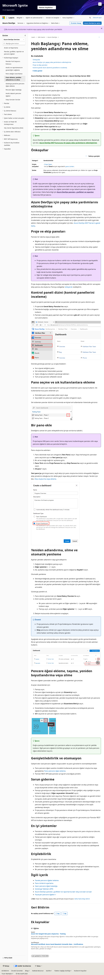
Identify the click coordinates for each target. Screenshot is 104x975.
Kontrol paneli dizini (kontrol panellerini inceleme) (50, 68)
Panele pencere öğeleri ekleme (47, 880)
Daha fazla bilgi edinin (82, 899)
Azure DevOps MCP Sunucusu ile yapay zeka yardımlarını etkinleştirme (68, 143)
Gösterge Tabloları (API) (44, 889)
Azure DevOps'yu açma (92, 23)
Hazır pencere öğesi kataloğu (46, 886)
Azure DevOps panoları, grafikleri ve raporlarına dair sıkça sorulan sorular (63, 892)
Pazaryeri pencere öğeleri (45, 894)
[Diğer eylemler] (99, 37)
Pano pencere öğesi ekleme (55, 771)
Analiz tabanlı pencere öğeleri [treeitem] (13, 94)
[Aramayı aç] (90, 18)
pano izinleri (70, 166)
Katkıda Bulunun (38, 971)
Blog (26, 971)
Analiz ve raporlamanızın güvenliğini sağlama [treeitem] (14, 69)
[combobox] (13, 39)
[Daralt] (25, 35)
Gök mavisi (41, 37)
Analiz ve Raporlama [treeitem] (11, 48)
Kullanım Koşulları (80, 971)
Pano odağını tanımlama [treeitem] (14, 74)
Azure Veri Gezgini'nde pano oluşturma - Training (48, 934)
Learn (33, 37)
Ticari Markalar (7, 974)
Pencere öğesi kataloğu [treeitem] (14, 90)
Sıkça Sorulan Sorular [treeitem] (13, 100)
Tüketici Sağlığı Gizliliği (62, 971)
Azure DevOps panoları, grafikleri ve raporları (75, 192)
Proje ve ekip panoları (40, 65)
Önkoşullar (36, 60)
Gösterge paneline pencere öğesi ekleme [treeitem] (15, 85)
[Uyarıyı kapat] (100, 4)
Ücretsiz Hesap (76, 23)
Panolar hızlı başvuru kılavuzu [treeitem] (13, 62)
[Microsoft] (3, 17)
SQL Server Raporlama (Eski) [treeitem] (13, 128)
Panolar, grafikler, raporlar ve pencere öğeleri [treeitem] (14, 53)
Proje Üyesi (48, 164)
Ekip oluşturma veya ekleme (45, 479)
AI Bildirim (5, 971)
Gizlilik (48, 971)
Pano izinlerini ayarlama (44, 883)
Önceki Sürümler (17, 971)
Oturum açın (97, 18)
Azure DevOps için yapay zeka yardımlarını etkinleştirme (52, 62)
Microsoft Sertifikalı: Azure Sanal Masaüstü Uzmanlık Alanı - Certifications (57, 944)
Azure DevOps (52, 37)
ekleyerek (68, 287)
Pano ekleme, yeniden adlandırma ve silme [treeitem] (13, 78)
